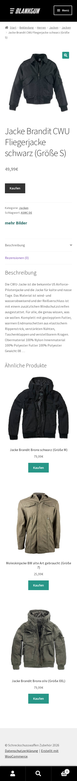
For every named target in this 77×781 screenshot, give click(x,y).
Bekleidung (26, 27)
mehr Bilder (16, 223)
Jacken (53, 27)
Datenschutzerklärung (21, 751)
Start (13, 27)
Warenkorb (59, 770)
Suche (38, 773)
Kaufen (15, 188)
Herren (41, 27)
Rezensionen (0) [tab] (17, 258)
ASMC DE (26, 213)
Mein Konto (13, 773)
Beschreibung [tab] (15, 245)
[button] (65, 55)
